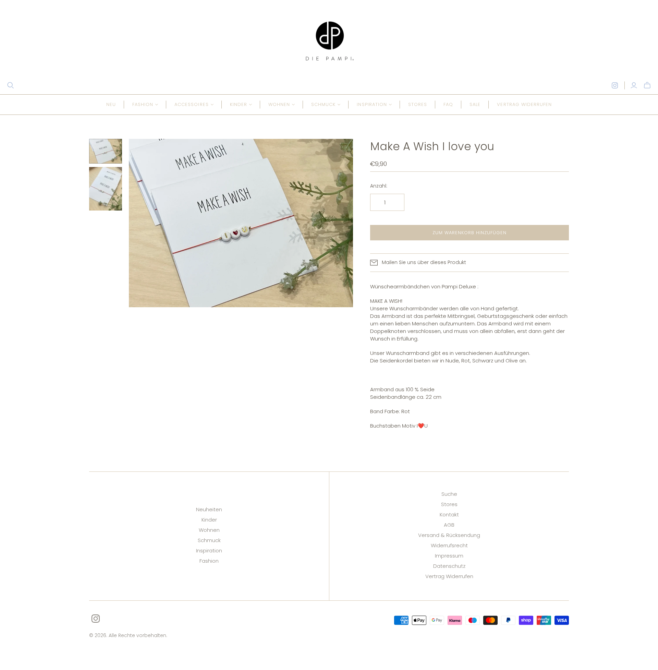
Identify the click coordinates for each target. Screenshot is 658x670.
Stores (417, 104)
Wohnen (209, 530)
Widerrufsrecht (449, 545)
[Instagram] (615, 85)
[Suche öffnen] (10, 85)
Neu (111, 104)
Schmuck (209, 540)
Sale (475, 104)
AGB (449, 524)
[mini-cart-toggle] (647, 85)
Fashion (209, 560)
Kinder (209, 519)
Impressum (449, 555)
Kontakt (449, 514)
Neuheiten (209, 509)
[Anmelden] (633, 85)
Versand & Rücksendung (449, 535)
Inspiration (209, 550)
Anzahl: (378, 186)
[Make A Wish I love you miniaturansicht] (105, 151)
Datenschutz (449, 566)
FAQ (448, 104)
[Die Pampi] (329, 41)
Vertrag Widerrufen (449, 576)
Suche (449, 494)
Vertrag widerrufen (524, 104)
